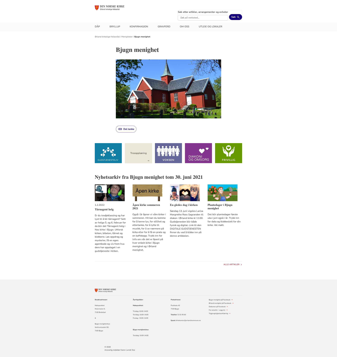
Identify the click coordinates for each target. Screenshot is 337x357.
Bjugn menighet (142, 36)
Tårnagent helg (104, 209)
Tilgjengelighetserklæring (218, 313)
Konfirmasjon (139, 26)
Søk (233, 17)
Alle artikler (231, 264)
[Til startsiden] (115, 7)
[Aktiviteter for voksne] (168, 153)
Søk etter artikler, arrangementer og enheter (203, 12)
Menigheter (127, 36)
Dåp (97, 26)
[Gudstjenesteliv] (108, 153)
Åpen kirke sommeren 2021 (146, 206)
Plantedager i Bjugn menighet (220, 206)
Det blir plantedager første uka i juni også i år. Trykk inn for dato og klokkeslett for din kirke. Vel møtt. (224, 220)
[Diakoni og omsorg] (198, 153)
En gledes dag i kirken (184, 205)
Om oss (184, 26)
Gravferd (164, 26)
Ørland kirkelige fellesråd (107, 36)
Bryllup (115, 26)
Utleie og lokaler (210, 26)
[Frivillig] (228, 153)
